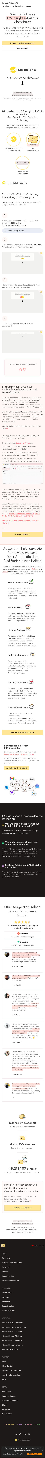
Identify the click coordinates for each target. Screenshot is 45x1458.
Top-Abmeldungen (10, 1400)
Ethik (37, 1424)
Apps (4, 1379)
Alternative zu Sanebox (12, 1340)
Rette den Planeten (10, 1280)
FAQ (4, 1362)
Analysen (6, 1409)
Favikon (12, 513)
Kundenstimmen (9, 1396)
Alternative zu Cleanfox (12, 1332)
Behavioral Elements (25, 513)
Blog (4, 1405)
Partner (5, 1272)
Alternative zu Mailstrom (12, 1345)
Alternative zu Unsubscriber (14, 1327)
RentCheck (17, 516)
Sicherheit (9, 1424)
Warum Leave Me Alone (12, 1263)
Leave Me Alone (10, 3)
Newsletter (7, 1414)
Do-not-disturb (8, 1310)
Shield (5, 571)
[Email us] (25, 1435)
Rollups (35, 569)
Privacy (20, 1424)
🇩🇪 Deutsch (36, 1245)
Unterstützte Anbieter (11, 1370)
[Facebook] (20, 1435)
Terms (30, 1424)
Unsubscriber (7, 1293)
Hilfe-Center (7, 1366)
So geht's (6, 1267)
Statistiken (6, 1391)
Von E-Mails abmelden (11, 1375)
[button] (7, 6)
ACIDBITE (28, 516)
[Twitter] (16, 1435)
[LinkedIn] (29, 1435)
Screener (6, 1302)
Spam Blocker (8, 1306)
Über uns (6, 1258)
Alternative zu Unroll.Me (12, 1323)
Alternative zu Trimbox (12, 1336)
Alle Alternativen (9, 1349)
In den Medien (8, 1276)
